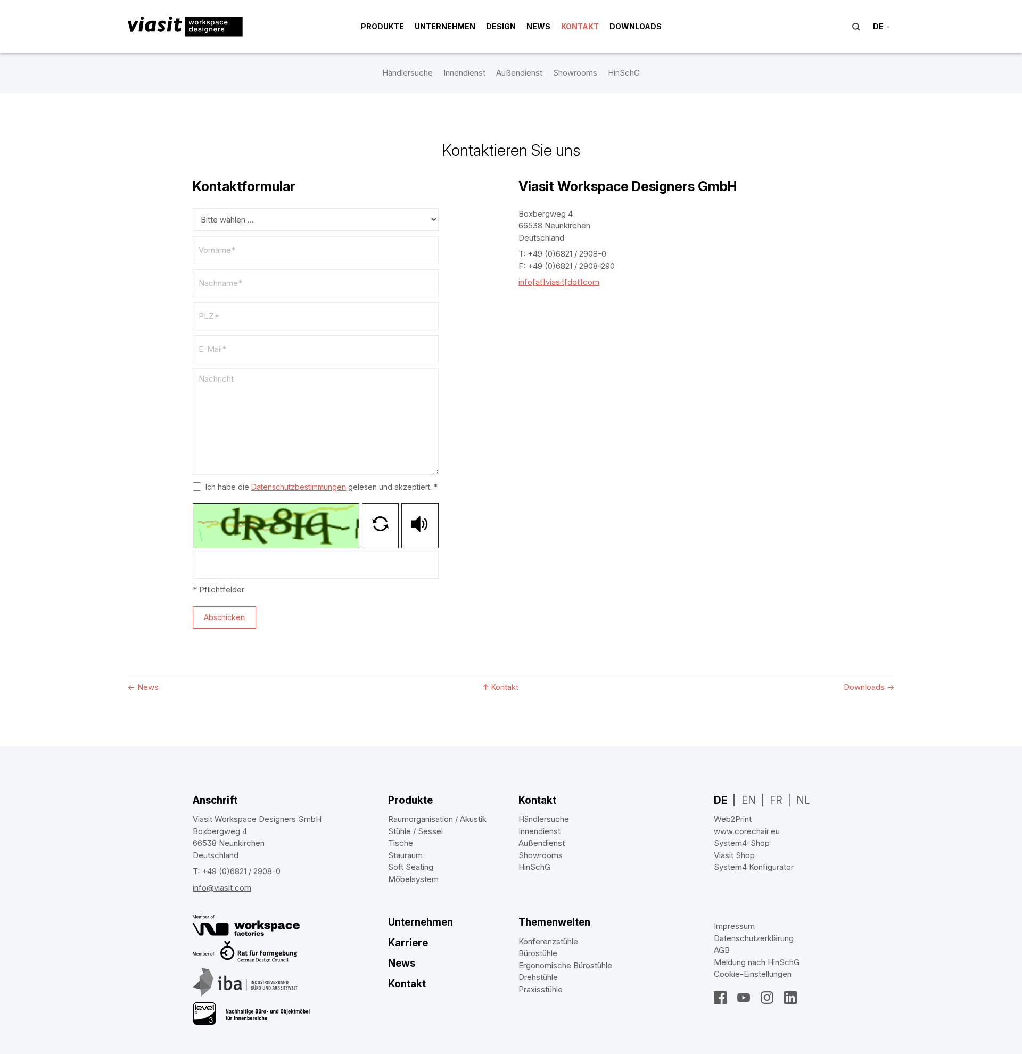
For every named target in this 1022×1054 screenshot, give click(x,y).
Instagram (767, 997)
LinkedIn (790, 997)
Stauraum (405, 855)
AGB (722, 950)
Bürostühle (537, 953)
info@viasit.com (222, 888)
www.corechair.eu (747, 831)
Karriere (408, 943)
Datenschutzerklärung (754, 938)
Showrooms (575, 73)
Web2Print (733, 819)
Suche (856, 26)
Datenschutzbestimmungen (298, 486)
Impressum (734, 926)
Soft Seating (410, 867)
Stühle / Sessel (415, 831)
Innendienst (464, 73)
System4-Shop (742, 843)
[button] (380, 525)
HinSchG (624, 73)
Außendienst (519, 73)
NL (803, 800)
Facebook (720, 997)
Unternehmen (445, 26)
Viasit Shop (734, 855)
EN (748, 800)
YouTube (743, 997)
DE (720, 800)
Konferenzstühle (548, 941)
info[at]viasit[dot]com (558, 282)
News (538, 26)
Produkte (382, 26)
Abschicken (224, 617)
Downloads (635, 26)
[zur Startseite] (185, 27)
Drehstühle (538, 977)
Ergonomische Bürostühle (565, 965)
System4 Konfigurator (754, 867)
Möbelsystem (413, 879)
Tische (400, 843)
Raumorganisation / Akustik (437, 819)
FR (776, 800)
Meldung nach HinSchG (757, 962)
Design (501, 26)
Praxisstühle (540, 989)
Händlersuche (407, 73)
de (878, 26)
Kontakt (580, 26)
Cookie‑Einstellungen (753, 974)
